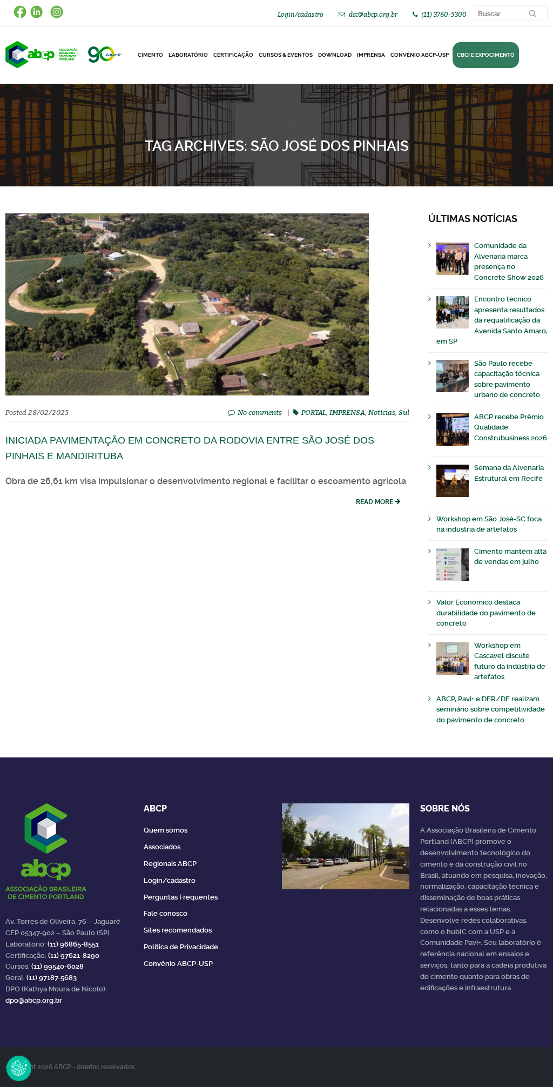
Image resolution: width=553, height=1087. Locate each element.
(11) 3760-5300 (444, 14)
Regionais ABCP (170, 864)
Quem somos (165, 830)
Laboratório (188, 55)
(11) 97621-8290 (73, 955)
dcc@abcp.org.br (373, 14)
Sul (404, 412)
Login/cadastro (300, 14)
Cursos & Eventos (286, 55)
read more (374, 502)
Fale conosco (165, 913)
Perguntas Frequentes (181, 897)
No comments (260, 412)
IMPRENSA (347, 412)
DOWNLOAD (335, 55)
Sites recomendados (178, 930)
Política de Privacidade (181, 947)
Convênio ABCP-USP (419, 55)
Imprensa (371, 55)
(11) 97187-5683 (51, 978)
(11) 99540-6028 (57, 966)
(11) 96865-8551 (73, 944)
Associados (162, 847)
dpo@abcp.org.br (33, 1000)
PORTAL (313, 412)
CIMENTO (150, 55)
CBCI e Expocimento (486, 55)
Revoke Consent (18, 1068)
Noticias (381, 412)
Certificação (233, 55)
